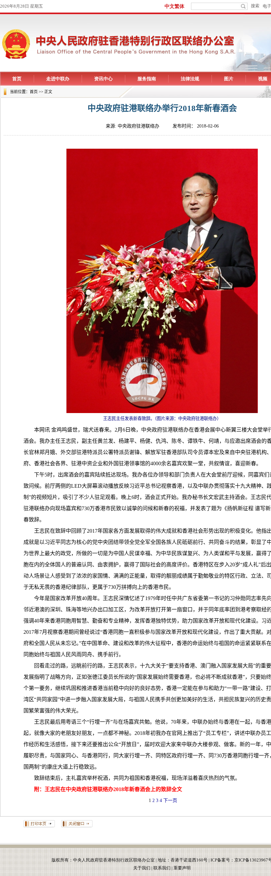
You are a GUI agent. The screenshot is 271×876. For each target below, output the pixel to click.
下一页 (170, 800)
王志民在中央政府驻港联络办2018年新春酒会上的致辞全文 (113, 789)
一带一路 (237, 688)
